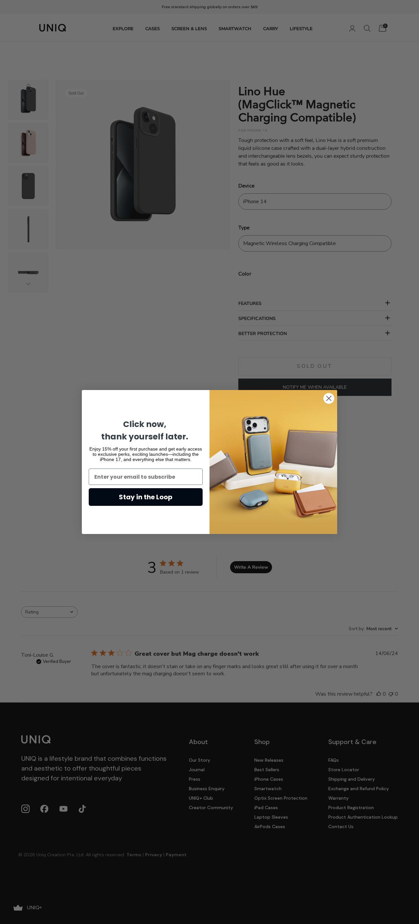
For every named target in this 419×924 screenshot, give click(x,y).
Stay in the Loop (146, 497)
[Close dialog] (329, 398)
